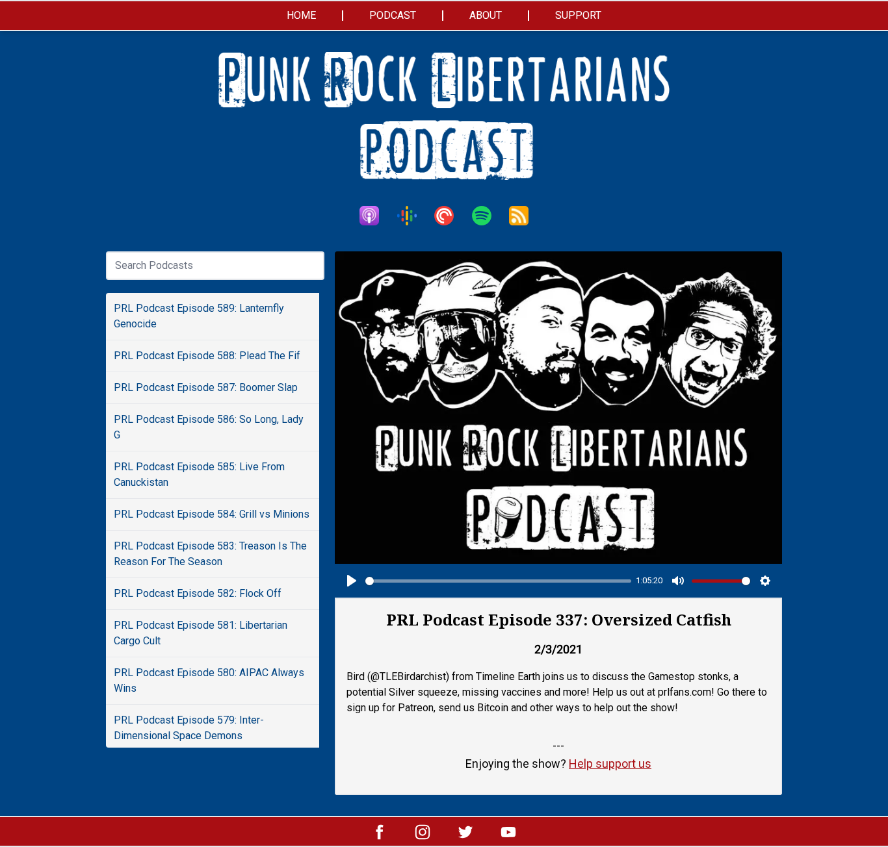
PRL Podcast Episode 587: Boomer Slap (206, 387)
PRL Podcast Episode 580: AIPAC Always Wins (209, 680)
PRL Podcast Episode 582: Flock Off (197, 593)
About (485, 15)
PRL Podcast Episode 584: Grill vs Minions (211, 514)
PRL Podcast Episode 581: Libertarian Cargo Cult (200, 633)
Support (578, 15)
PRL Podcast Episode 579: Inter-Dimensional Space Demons (189, 728)
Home (301, 15)
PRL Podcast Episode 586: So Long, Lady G (209, 427)
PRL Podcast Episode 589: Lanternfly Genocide (199, 316)
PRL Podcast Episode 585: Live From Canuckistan (199, 474)
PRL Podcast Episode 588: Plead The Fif (207, 355)
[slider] (498, 581)
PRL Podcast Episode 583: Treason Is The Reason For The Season (210, 554)
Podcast (392, 15)
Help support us (610, 763)
